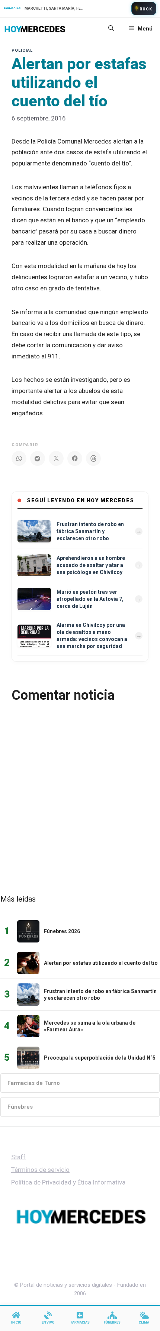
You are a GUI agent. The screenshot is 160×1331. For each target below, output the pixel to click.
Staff (18, 1157)
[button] (111, 28)
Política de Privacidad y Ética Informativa (68, 1182)
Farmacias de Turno (33, 1083)
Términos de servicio (40, 1169)
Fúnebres (20, 1106)
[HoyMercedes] (35, 28)
